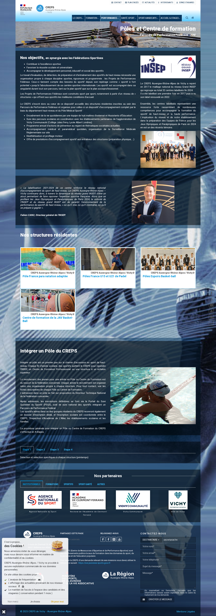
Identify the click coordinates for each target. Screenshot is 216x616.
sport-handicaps (148, 18)
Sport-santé (85, 484)
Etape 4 (68, 449)
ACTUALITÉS (149, 2)
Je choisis (35, 601)
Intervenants (166, 2)
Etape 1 (27, 449)
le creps (77, 18)
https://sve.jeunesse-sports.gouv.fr (94, 563)
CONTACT (118, 2)
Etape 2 (41, 449)
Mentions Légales (186, 611)
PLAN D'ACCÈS (133, 2)
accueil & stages (170, 18)
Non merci (13, 601)
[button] (3, 612)
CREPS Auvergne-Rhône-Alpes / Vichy (52, 273)
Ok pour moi (57, 601)
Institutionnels (31, 484)
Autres (101, 484)
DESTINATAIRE (150, 540)
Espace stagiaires (186, 2)
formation (91, 18)
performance (109, 18)
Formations (52, 484)
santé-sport (127, 18)
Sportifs (68, 484)
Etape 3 (54, 449)
